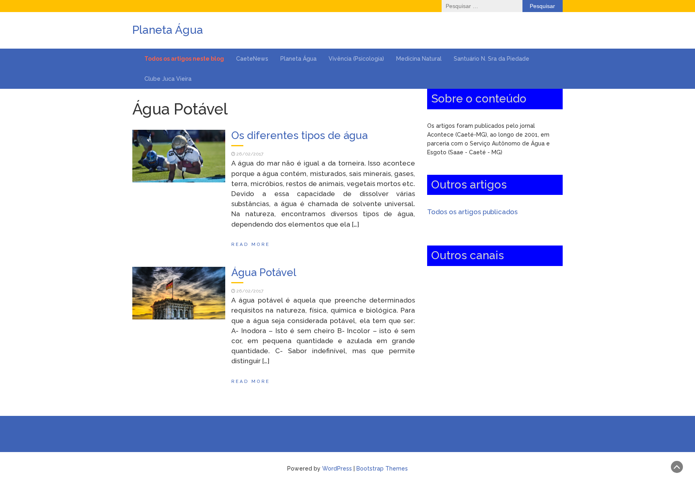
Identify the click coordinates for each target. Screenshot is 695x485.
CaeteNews (252, 58)
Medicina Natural (419, 58)
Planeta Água (298, 58)
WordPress (337, 468)
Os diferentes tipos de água (299, 135)
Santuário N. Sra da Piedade (491, 58)
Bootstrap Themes (382, 468)
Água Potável (263, 272)
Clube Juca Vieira (167, 79)
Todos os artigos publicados (472, 212)
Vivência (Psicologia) (356, 58)
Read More (250, 244)
